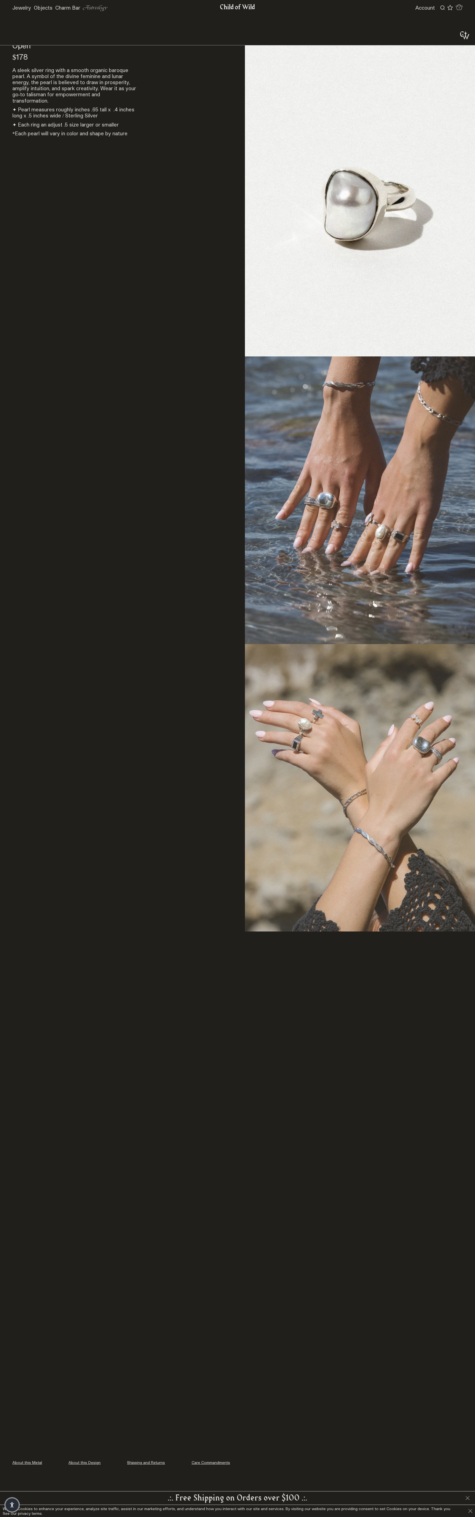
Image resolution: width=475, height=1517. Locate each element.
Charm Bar (67, 8)
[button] (12, 1505)
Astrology (95, 8)
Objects (43, 8)
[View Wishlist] (450, 8)
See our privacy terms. (23, 1513)
